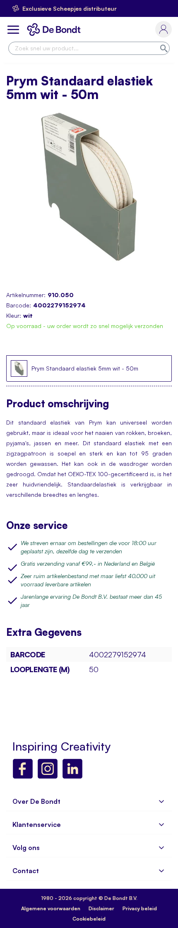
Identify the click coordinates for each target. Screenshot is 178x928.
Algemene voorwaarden (50, 908)
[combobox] (89, 48)
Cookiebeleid (89, 919)
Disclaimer (101, 908)
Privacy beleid (140, 908)
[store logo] (55, 29)
